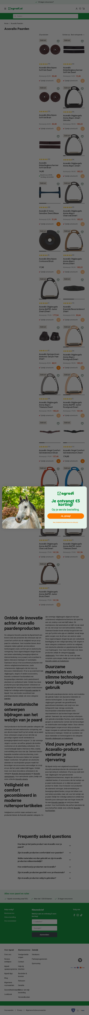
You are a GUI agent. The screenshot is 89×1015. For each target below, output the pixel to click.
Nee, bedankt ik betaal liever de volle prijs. (65, 522)
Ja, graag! (66, 516)
